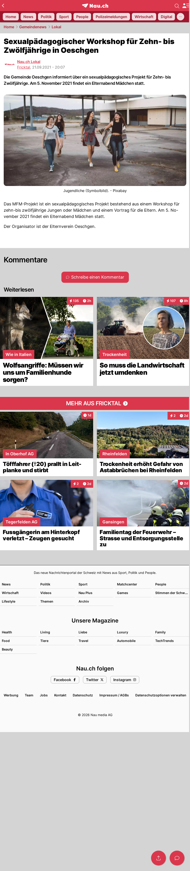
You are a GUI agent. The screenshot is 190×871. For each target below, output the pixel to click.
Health (7, 632)
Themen (46, 601)
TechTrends (164, 641)
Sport (83, 584)
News (6, 584)
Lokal (56, 27)
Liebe (83, 632)
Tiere (44, 641)
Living (45, 632)
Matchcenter (127, 584)
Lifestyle (8, 601)
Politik (45, 584)
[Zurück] (3, 5)
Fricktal (23, 67)
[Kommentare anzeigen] (177, 858)
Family (160, 632)
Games (122, 593)
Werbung (11, 695)
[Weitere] (180, 16)
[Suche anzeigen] (177, 5)
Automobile (126, 641)
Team (29, 695)
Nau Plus (85, 593)
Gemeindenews (33, 27)
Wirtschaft (10, 593)
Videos (45, 593)
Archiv (84, 601)
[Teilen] (158, 858)
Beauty (7, 649)
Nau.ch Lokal (28, 61)
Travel (83, 641)
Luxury (122, 632)
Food (6, 641)
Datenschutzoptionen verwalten (160, 695)
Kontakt (60, 695)
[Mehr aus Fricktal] (95, 403)
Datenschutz (83, 695)
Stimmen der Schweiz (172, 593)
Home (9, 27)
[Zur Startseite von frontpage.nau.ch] (95, 5)
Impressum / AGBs (114, 695)
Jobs (44, 695)
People (160, 584)
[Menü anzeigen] (186, 5)
